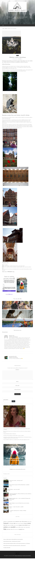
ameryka (4, 521)
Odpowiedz (16, 357)
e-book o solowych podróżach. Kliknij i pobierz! (17, 469)
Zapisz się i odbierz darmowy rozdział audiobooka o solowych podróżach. (13, 539)
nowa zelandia (25, 525)
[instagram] (19, 553)
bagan (7, 521)
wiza (17, 529)
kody (4, 525)
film (9, 523)
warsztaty (16, 529)
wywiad (20, 529)
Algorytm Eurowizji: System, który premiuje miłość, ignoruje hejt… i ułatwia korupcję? (14, 545)
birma (14, 521)
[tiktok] (16, 553)
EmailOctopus (11, 294)
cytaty (20, 521)
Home (3, 28)
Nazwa (17, 381)
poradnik (13, 527)
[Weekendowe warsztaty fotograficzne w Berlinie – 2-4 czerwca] (17, 305)
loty (10, 525)
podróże (5, 527)
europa (30, 521)
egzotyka (29, 521)
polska (9, 527)
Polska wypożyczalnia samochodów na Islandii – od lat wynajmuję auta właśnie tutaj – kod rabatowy (16, 543)
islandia (29, 523)
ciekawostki (17, 521)
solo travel (8, 529)
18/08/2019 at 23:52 (12, 357)
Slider (5, 529)
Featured (5, 523)
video (14, 529)
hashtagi (17, 523)
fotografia (11, 523)
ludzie (12, 525)
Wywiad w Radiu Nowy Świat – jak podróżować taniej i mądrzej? (11, 541)
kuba (6, 525)
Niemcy (6, 28)
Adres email (17, 385)
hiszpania (19, 523)
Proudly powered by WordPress (27, 555)
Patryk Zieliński (11, 356)
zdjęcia (23, 529)
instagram (25, 523)
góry (14, 523)
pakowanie (29, 525)
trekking (12, 529)
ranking (19, 527)
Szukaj (13, 401)
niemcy (20, 330)
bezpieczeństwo (10, 521)
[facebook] (17, 553)
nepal (18, 525)
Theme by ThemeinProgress (18, 555)
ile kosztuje (21, 523)
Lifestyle (8, 525)
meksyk (16, 525)
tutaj (13, 271)
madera (14, 525)
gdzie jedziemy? (5, 399)
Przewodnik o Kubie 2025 (6, 547)
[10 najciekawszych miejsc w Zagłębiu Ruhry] (17, 323)
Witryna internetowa (18, 389)
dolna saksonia (17, 330)
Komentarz (17, 369)
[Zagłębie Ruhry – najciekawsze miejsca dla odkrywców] (17, 314)
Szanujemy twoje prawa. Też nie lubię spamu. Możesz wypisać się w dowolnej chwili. (9, 288)
